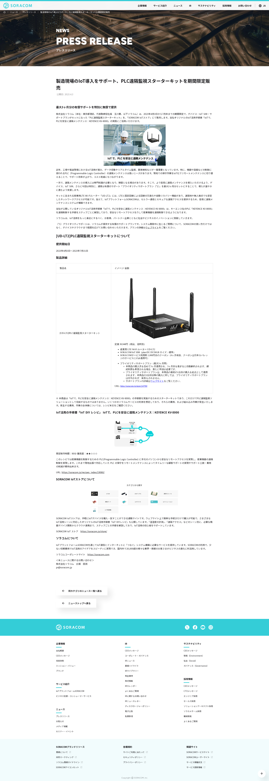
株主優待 (129, 675)
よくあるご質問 (132, 691)
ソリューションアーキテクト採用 (198, 706)
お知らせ (60, 721)
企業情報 (60, 643)
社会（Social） (190, 660)
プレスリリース (29, 12)
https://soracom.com (98, 554)
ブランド (60, 670)
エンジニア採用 (190, 696)
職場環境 (188, 716)
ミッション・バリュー (66, 665)
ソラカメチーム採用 (192, 711)
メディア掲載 (62, 726)
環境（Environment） (194, 655)
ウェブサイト (152, 227)
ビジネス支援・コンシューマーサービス (73, 696)
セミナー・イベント (65, 731)
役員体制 (60, 660)
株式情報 (129, 680)
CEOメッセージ (63, 655)
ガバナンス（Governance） (196, 665)
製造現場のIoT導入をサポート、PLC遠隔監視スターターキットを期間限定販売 (75, 12)
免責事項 (129, 716)
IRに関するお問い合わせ (136, 696)
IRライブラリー (132, 670)
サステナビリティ (192, 643)
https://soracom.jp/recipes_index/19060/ (83, 472)
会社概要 (60, 650)
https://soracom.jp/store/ (93, 531)
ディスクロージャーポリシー (137, 706)
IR (126, 643)
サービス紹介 (62, 684)
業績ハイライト (132, 665)
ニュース (14, 12)
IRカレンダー (131, 686)
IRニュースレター (133, 701)
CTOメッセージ (191, 691)
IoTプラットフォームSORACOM (70, 691)
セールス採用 (189, 701)
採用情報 (188, 679)
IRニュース (130, 660)
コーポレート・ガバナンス (137, 655)
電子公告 (129, 711)
